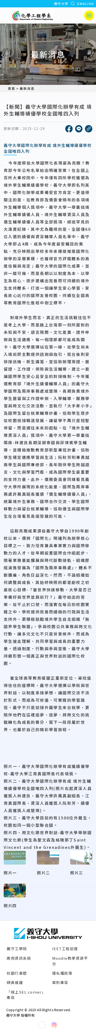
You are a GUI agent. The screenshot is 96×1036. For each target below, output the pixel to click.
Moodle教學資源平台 (70, 961)
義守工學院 (17, 948)
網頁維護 (15, 982)
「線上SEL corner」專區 (26, 994)
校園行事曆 (17, 973)
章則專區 (60, 982)
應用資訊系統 (19, 958)
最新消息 (27, 88)
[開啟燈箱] (15, 858)
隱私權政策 (62, 973)
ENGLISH (85, 3)
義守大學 (61, 3)
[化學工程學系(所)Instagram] (54, 1025)
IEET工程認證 (65, 948)
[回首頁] (33, 15)
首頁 (11, 88)
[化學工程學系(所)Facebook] (42, 1025)
